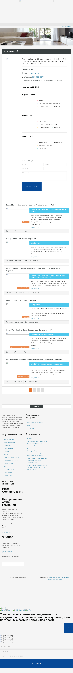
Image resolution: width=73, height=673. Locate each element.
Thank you (30, 438)
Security (6, 454)
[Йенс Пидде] (13, 65)
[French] (16, 610)
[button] (36, 24)
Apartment (8, 445)
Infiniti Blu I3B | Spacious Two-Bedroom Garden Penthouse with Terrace (33, 205)
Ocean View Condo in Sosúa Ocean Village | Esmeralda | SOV (29, 330)
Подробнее (35, 227)
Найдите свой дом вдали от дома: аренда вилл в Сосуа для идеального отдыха (37, 444)
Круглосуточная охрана (12, 457)
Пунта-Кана (30, 428)
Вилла (7, 451)
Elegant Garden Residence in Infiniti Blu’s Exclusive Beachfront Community (34, 360)
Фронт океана (9, 475)
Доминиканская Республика (35, 422)
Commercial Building (9, 439)
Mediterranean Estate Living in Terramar (21, 300)
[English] (3, 610)
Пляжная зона (9, 469)
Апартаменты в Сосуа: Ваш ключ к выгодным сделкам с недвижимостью (37, 460)
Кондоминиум (9, 448)
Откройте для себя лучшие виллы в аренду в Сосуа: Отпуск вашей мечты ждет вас (37, 467)
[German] (9, 610)
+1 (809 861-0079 (6, 532)
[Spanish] (22, 610)
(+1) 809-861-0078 (7, 552)
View (5, 466)
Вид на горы (8, 472)
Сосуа (29, 425)
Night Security (9, 463)
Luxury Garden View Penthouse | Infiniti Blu (22, 239)
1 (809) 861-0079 (35, 73)
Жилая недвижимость (10, 442)
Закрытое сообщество (11, 460)
